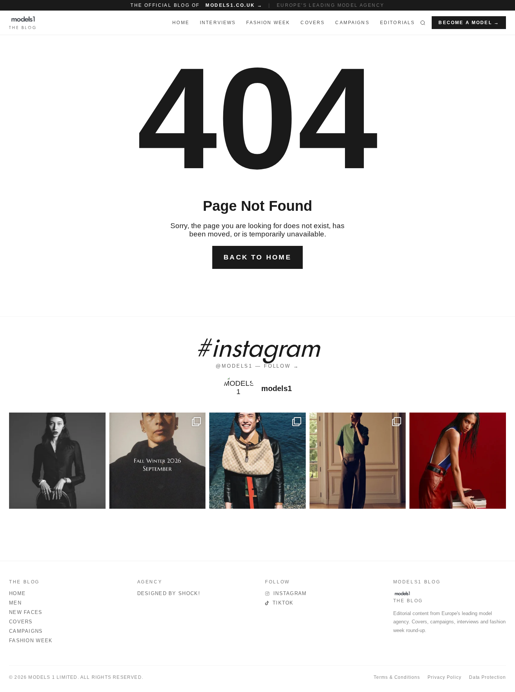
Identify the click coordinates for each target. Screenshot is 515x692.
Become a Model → (468, 22)
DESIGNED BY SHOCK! (168, 593)
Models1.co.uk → (233, 5)
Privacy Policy (444, 677)
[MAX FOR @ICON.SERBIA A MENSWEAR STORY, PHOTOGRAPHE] (257, 461)
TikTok (283, 603)
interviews (218, 22)
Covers (312, 22)
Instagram (290, 593)
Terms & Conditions (397, 677)
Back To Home (257, 257)
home (180, 22)
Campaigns (352, 22)
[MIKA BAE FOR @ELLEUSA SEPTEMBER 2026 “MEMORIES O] (57, 461)
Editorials (397, 22)
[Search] (423, 23)
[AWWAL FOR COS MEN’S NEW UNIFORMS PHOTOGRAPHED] (358, 461)
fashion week (268, 22)
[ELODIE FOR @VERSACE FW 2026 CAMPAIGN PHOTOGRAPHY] (457, 461)
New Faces (26, 612)
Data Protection (487, 677)
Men (15, 603)
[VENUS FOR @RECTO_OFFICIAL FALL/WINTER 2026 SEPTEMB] (157, 461)
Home (17, 593)
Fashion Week (31, 640)
